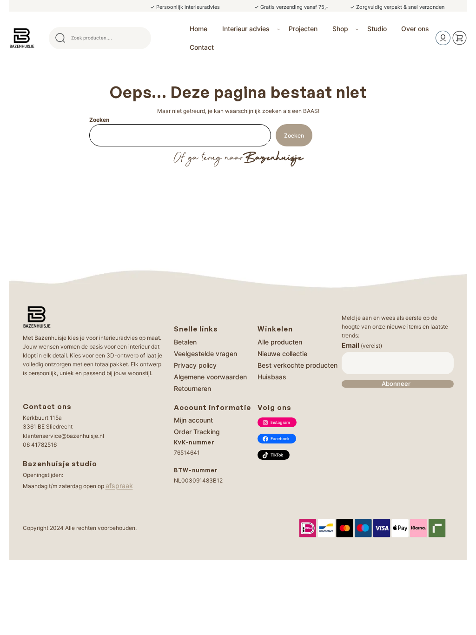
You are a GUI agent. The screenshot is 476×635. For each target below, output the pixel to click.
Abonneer (396, 383)
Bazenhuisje (273, 158)
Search (140, 38)
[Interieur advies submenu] (278, 29)
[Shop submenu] (357, 29)
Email (362, 345)
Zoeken (99, 119)
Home (198, 29)
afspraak (119, 485)
